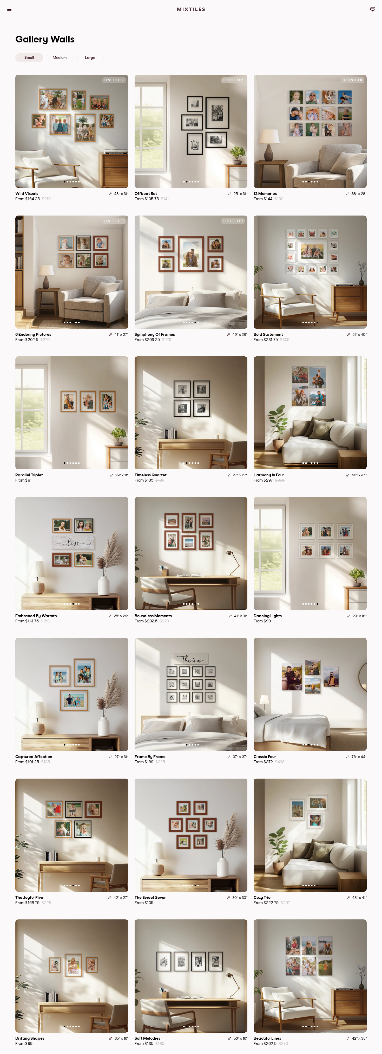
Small (29, 58)
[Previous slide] (22, 131)
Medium (60, 58)
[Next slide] (122, 131)
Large (90, 58)
